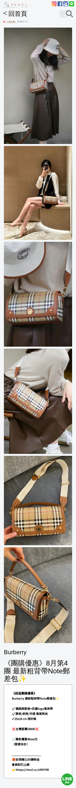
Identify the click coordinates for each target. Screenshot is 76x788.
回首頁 (15, 13)
